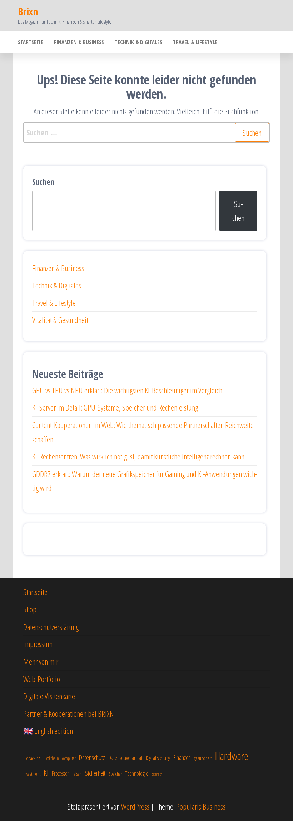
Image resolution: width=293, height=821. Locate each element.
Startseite (30, 41)
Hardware (231, 756)
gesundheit (203, 758)
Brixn (28, 11)
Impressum (38, 643)
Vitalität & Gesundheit (60, 319)
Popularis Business (200, 806)
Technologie (136, 773)
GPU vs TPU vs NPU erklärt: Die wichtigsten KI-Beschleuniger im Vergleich (127, 390)
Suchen (43, 181)
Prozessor (60, 773)
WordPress (135, 806)
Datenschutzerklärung (51, 626)
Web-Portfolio (41, 678)
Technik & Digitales (138, 41)
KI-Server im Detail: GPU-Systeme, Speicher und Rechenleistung (115, 407)
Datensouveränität (125, 758)
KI (46, 772)
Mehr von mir (40, 661)
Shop (29, 609)
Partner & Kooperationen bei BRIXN (68, 713)
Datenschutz (92, 757)
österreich (157, 774)
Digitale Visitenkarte (49, 696)
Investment (31, 774)
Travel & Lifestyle (195, 41)
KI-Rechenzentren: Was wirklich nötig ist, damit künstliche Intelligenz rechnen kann (138, 456)
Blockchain (51, 758)
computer (69, 758)
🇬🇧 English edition (48, 730)
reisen (77, 774)
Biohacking (31, 758)
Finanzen (182, 757)
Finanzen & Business (79, 41)
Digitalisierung (158, 757)
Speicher (115, 774)
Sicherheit (95, 773)
